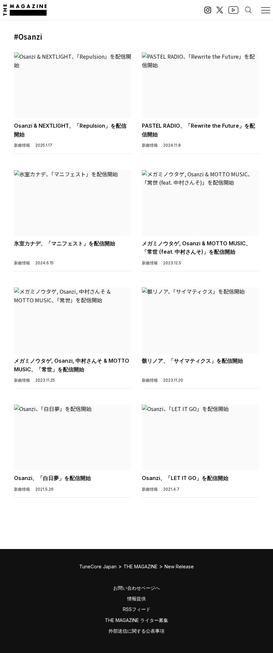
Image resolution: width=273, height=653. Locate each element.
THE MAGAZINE (140, 566)
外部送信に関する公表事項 (136, 631)
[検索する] (248, 10)
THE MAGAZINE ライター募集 (136, 620)
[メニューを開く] (265, 10)
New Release (179, 566)
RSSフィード (136, 609)
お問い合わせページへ (136, 588)
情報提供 (136, 598)
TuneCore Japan (98, 566)
